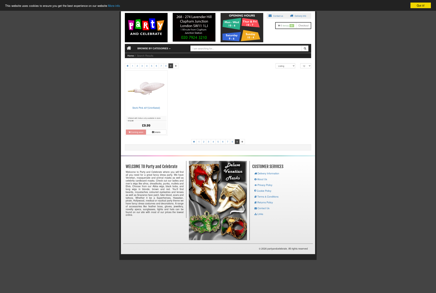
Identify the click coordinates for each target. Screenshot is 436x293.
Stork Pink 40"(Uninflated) (146, 107)
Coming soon (136, 132)
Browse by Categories (153, 48)
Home (130, 55)
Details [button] (157, 132)
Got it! (421, 5)
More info (114, 6)
